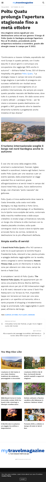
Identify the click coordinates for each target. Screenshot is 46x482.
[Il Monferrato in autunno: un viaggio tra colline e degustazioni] (11, 415)
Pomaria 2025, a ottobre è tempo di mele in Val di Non (34, 426)
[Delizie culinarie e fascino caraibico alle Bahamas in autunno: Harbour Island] (34, 389)
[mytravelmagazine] (23, 2)
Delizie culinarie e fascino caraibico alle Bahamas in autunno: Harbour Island (34, 400)
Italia (3, 7)
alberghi (8, 315)
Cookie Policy (6, 476)
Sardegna (31, 315)
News (7, 7)
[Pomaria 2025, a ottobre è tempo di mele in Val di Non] (34, 415)
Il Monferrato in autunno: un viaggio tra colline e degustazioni (10, 426)
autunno (15, 315)
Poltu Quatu (27, 74)
